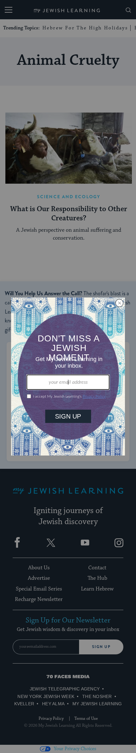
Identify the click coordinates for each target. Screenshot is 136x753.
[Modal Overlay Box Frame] (68, 376)
